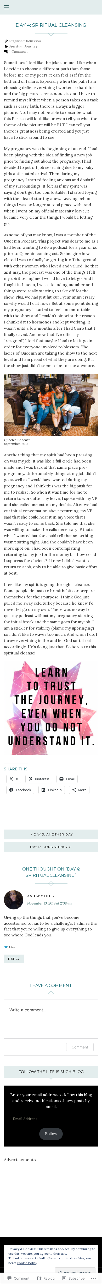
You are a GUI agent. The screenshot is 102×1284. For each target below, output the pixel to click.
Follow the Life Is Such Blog (51, 1071)
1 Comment (18, 51)
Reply (14, 959)
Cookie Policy (27, 1263)
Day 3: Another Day (53, 834)
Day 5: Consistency (49, 847)
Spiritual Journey (23, 46)
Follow (51, 1133)
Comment (80, 1047)
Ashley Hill (40, 896)
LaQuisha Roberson (25, 41)
